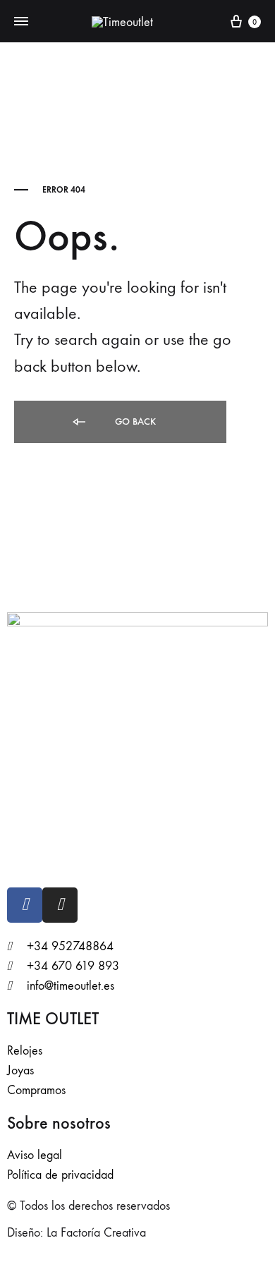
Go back (134, 421)
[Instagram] (60, 905)
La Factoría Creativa (96, 1232)
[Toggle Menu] (21, 22)
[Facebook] (24, 905)
